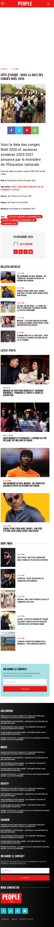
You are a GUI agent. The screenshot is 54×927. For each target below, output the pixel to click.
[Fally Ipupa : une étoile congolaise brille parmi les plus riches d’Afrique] (8, 557)
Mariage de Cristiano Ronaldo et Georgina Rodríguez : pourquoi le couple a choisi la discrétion (23, 393)
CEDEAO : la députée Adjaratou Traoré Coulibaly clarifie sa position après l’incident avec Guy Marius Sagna (32, 621)
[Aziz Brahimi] (16, 244)
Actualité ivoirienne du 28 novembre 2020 (18, 220)
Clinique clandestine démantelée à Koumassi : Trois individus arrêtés (31, 642)
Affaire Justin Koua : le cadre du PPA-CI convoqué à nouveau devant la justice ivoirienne (32, 308)
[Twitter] (19, 130)
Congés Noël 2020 (9, 223)
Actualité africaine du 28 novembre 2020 (25, 216)
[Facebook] (11, 130)
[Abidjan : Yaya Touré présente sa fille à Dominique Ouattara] (8, 599)
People (6, 388)
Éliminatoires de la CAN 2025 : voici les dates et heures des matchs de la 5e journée (32, 337)
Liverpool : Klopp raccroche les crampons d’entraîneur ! (30, 579)
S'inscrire (25, 689)
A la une (15, 68)
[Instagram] (20, 252)
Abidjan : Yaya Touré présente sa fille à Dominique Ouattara (33, 600)
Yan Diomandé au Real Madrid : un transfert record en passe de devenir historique (31, 278)
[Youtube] (30, 252)
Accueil (4, 68)
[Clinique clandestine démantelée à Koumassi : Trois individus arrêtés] (8, 641)
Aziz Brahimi (26, 244)
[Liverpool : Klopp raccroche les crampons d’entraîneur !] (8, 578)
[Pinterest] (27, 130)
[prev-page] (2, 655)
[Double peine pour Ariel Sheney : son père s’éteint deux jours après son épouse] (8, 292)
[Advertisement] (27, 36)
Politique (8, 435)
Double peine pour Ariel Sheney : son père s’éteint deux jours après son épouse (32, 293)
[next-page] (6, 655)
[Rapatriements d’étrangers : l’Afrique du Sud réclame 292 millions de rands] (25, 417)
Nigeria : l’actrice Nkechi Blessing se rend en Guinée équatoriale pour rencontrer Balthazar (32, 322)
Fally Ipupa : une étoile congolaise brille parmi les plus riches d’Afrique (32, 558)
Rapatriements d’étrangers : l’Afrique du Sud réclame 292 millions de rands (25, 439)
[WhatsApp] (35, 130)
